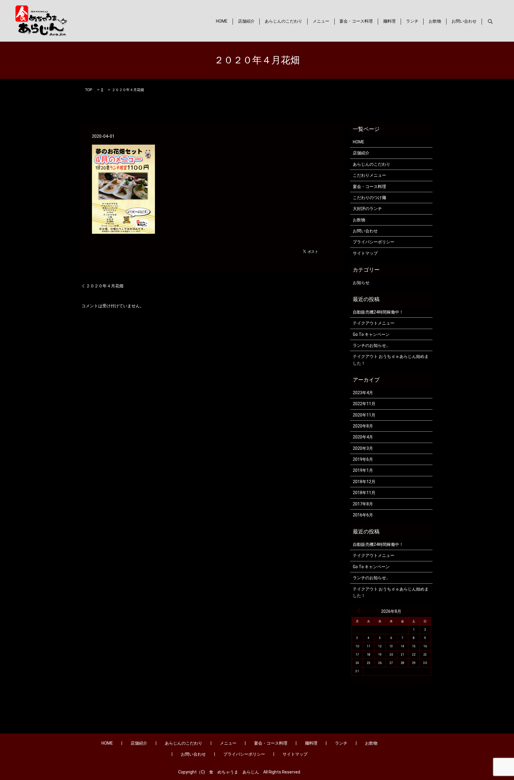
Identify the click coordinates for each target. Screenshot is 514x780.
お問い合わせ (464, 21)
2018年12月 (364, 481)
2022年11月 (364, 403)
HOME (222, 21)
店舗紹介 (246, 21)
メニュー (321, 21)
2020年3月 (363, 448)
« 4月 (358, 610)
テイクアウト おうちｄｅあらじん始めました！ (391, 359)
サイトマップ (365, 253)
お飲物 (435, 21)
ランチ (412, 21)
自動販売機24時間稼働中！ (378, 312)
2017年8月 (363, 504)
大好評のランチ (367, 208)
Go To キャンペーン (371, 334)
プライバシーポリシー (373, 241)
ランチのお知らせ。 (371, 345)
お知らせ (361, 282)
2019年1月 (363, 470)
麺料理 (389, 21)
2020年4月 (363, 437)
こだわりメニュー (369, 175)
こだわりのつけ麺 (369, 197)
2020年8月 (363, 426)
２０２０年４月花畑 (104, 286)
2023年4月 (363, 392)
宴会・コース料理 (356, 21)
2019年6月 (363, 459)
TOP (88, 90)
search (490, 21)
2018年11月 (364, 492)
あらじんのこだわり (283, 21)
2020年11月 (364, 415)
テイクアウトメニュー (373, 323)
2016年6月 (363, 515)
